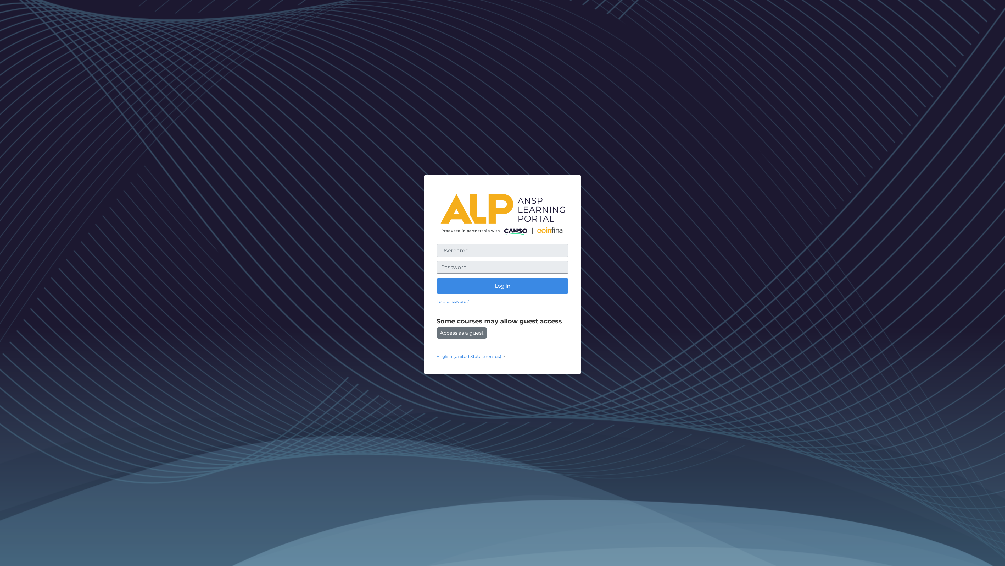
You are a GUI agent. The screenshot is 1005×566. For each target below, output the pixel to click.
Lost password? (453, 301)
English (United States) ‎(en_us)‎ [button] (469, 356)
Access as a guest (462, 333)
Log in (502, 286)
